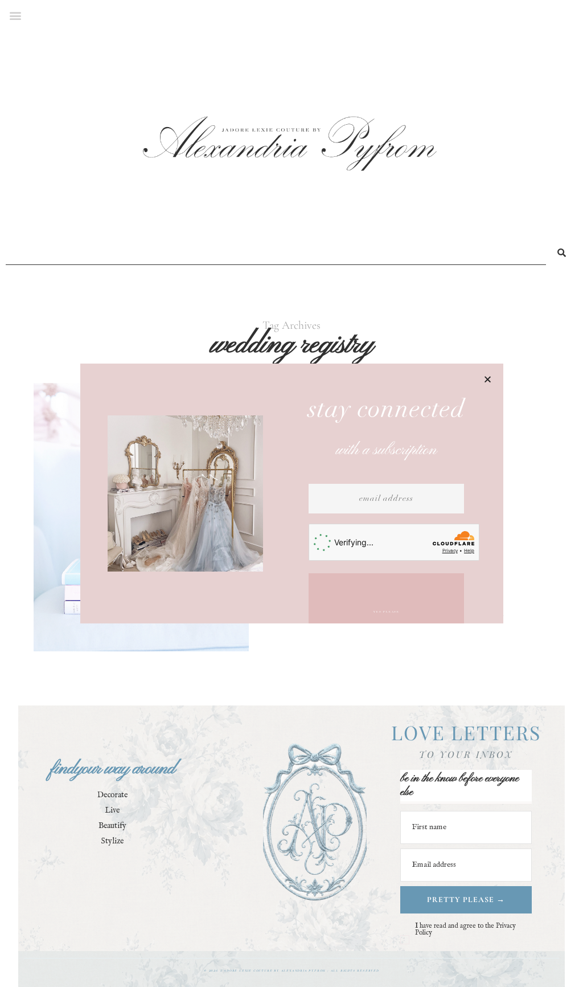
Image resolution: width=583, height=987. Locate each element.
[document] (291, 493)
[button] (487, 379)
